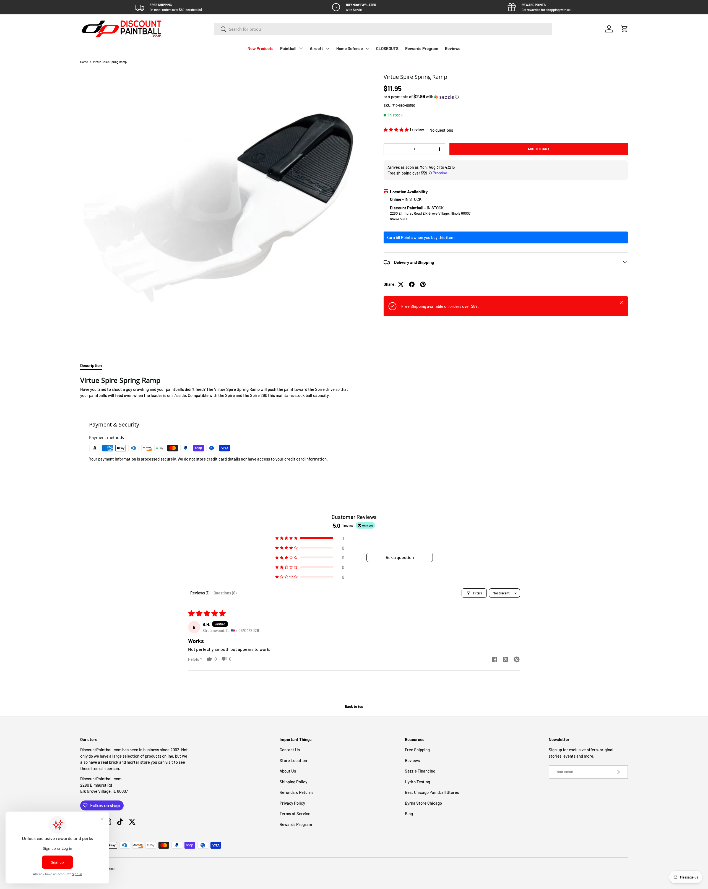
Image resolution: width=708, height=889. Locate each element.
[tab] (91, 365)
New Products (261, 48)
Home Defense (349, 48)
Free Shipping (417, 749)
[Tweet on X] (400, 284)
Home (84, 62)
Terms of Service (295, 813)
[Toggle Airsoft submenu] (327, 48)
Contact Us (290, 749)
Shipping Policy (293, 781)
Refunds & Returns (296, 792)
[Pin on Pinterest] (422, 284)
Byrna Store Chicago (423, 802)
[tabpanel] (218, 387)
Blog (409, 813)
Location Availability (409, 191)
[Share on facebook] (494, 660)
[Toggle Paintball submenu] (301, 48)
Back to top (354, 706)
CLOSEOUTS (387, 48)
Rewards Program (421, 48)
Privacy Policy (292, 802)
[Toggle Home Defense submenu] (367, 48)
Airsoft (316, 48)
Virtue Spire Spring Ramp (110, 62)
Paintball (288, 48)
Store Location (293, 760)
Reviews (452, 48)
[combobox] (383, 29)
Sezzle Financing (420, 770)
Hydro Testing (417, 781)
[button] (624, 29)
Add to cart (538, 149)
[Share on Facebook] (411, 284)
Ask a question (400, 557)
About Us (288, 770)
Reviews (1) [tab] (199, 593)
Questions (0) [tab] (225, 593)
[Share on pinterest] (516, 659)
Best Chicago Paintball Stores (432, 792)
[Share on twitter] (505, 659)
